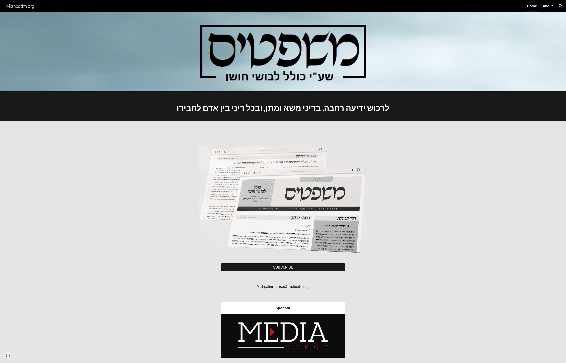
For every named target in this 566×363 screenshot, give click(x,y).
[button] (560, 6)
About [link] (548, 6)
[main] (283, 107)
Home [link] (532, 6)
